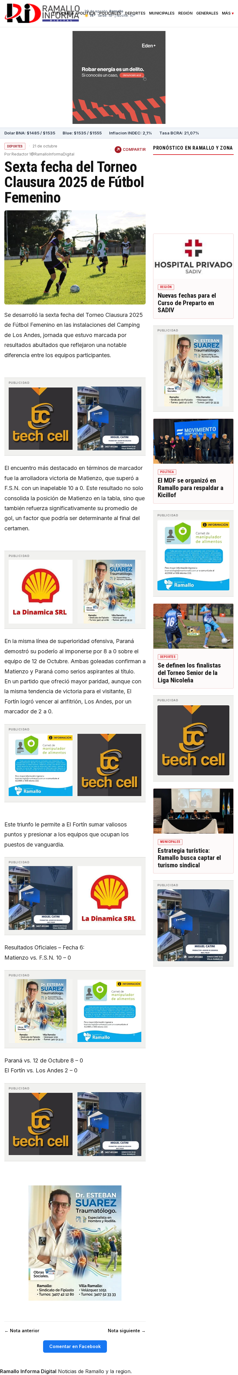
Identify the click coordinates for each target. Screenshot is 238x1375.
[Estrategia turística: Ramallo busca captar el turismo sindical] (193, 811)
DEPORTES (15, 146)
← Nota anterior (21, 1330)
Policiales (110, 13)
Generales (207, 13)
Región (185, 13)
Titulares (63, 13)
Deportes (135, 13)
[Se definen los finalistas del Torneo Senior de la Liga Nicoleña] (193, 626)
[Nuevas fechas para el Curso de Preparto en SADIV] (193, 256)
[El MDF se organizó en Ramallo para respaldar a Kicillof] (193, 441)
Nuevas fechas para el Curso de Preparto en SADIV (187, 303)
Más (226, 13)
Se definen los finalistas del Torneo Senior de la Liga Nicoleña (189, 673)
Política (86, 13)
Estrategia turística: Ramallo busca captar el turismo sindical (189, 858)
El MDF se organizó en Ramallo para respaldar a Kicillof (190, 488)
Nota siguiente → (127, 1330)
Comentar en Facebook (75, 1346)
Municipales (161, 13)
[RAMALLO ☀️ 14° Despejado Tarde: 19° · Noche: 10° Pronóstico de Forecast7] (193, 193)
